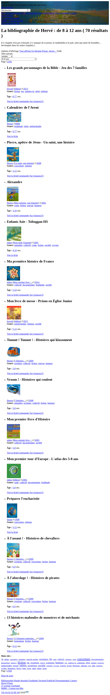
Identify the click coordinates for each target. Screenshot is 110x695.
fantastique (19, 641)
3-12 (15, 171)
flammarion (11, 668)
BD (50, 659)
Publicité (50, 13)
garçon (30, 205)
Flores (7, 7)
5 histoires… (20, 361)
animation (22, 659)
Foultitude (33, 13)
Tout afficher (25, 51)
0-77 (15, 96)
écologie (63, 666)
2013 (25, 89)
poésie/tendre (35, 126)
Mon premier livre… (22, 282)
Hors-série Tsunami (22, 242)
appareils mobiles (32, 659)
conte (16, 205)
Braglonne (76, 666)
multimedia (81, 663)
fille (28, 663)
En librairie (36, 51)
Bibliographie (7, 13)
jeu (22, 91)
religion (44, 91)
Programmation (62, 13)
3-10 (15, 210)
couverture (19, 166)
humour (37, 205)
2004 (24, 480)
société (48, 245)
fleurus (10, 123)
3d (2, 659)
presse (15, 665)
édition (17, 89)
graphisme (50, 663)
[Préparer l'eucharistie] (12, 517)
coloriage (68, 659)
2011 (25, 321)
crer (89, 666)
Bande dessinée (20, 13)
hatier (24, 668)
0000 (17, 123)
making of (29, 91)
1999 (17, 519)
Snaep (9, 519)
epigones (99, 666)
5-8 (14, 368)
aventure (18, 363)
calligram (84, 666)
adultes (6, 659)
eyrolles (3, 668)
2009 (31, 361)
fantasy (13, 663)
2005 (43, 203)
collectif (27, 245)
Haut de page (7, 676)
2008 (39, 163)
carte (16, 482)
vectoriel (49, 666)
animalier (18, 245)
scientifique (32, 666)
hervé (29, 668)
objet (37, 91)
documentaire (28, 285)
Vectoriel (42, 13)
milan (9, 242)
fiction (17, 91)
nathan (39, 668)
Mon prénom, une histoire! (26, 203)
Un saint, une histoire (24, 163)
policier (101, 663)
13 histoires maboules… (25, 638)
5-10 (15, 290)
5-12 (15, 329)
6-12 (15, 646)
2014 (37, 282)
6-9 (14, 567)
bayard (10, 89)
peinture (93, 663)
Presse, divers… (49, 51)
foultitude (18, 126)
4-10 (15, 250)
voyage (55, 245)
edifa (93, 666)
